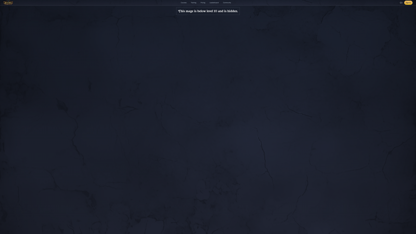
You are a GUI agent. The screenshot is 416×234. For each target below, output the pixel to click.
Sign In (408, 3)
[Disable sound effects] (401, 3)
